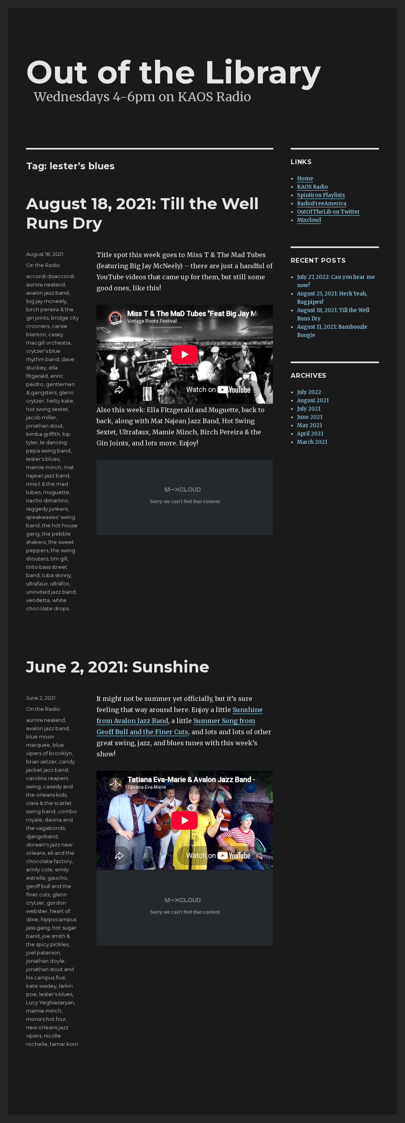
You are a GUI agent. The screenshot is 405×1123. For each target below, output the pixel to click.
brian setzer (41, 761)
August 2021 (313, 400)
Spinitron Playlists (321, 195)
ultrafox (59, 583)
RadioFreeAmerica (321, 203)
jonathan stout (44, 425)
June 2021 (309, 417)
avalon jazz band (47, 293)
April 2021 (310, 433)
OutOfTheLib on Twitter (328, 211)
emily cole (39, 869)
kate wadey (41, 986)
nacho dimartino (47, 500)
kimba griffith (43, 434)
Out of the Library (173, 72)
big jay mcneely (46, 301)
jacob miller (41, 417)
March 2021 (312, 442)
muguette (56, 492)
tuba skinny (56, 575)
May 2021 (309, 425)
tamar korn (64, 1044)
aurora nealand (45, 284)
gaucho (57, 878)
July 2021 (308, 408)
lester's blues (42, 459)
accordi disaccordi (50, 276)
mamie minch (43, 467)
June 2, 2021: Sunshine (117, 666)
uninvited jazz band (51, 592)
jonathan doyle (45, 961)
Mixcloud (309, 220)
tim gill (59, 558)
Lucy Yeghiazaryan (50, 1002)
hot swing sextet (47, 409)
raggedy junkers (47, 509)
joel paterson (43, 952)
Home (305, 178)
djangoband (42, 836)
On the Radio (43, 265)
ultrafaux (37, 583)
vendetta (38, 600)
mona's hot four (46, 1019)
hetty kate (60, 401)
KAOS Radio (312, 187)
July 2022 (309, 392)
